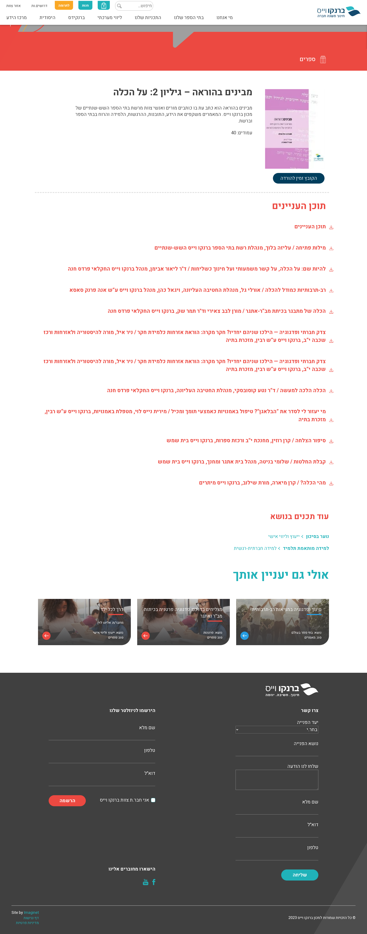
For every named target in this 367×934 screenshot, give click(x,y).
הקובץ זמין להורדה (298, 178)
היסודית (47, 17)
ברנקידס (76, 17)
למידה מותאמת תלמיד (306, 548)
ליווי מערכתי (109, 17)
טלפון (312, 847)
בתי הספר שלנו (189, 17)
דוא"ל (313, 825)
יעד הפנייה (307, 722)
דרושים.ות (39, 5)
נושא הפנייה (306, 743)
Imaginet (31, 913)
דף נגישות (31, 918)
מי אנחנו (224, 17)
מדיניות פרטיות (27, 923)
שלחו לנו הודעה (302, 766)
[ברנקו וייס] (339, 11)
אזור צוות (13, 5)
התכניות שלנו (148, 17)
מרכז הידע (16, 17)
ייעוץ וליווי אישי (284, 536)
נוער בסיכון (317, 536)
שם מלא (310, 802)
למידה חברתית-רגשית (255, 548)
